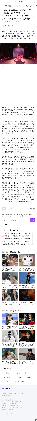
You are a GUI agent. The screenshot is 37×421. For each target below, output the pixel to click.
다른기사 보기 (32, 208)
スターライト (5, 21)
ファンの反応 (20, 216)
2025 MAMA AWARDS (7, 214)
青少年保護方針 (6, 395)
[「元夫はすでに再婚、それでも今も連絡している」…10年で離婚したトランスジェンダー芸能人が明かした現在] (10, 297)
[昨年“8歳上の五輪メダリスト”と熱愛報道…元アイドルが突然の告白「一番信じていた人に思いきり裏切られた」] (10, 356)
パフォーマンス (11, 216)
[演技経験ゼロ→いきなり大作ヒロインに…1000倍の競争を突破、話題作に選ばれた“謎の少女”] (27, 338)
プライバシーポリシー (20, 394)
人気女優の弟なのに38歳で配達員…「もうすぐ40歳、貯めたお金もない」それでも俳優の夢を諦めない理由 (17, 244)
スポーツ (29, 6)
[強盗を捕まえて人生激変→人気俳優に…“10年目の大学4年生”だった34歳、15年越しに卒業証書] (27, 280)
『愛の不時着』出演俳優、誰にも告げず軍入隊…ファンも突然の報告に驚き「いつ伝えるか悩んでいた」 (17, 238)
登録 (32, 220)
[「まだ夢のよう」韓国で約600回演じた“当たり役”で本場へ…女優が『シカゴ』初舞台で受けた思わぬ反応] (27, 321)
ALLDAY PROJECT (18, 214)
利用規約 (10, 394)
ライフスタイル (18, 381)
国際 (7, 373)
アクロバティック (29, 214)
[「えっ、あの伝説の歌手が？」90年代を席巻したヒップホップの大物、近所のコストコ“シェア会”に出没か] (10, 338)
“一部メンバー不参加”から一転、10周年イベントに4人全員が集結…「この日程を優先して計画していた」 (17, 236)
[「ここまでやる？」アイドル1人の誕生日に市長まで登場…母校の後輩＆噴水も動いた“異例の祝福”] (27, 262)
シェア (12, 25)
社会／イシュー (30, 373)
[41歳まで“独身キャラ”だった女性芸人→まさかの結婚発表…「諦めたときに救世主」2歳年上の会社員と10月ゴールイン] (10, 262)
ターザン (4, 216)
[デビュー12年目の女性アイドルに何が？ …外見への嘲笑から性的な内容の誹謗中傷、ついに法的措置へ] (10, 321)
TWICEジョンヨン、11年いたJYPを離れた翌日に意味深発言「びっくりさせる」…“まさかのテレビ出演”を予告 (17, 241)
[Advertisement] (18, 86)
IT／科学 (8, 6)
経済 (18, 373)
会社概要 (4, 394)
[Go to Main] (18, 2)
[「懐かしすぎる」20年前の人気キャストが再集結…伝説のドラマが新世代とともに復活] (10, 280)
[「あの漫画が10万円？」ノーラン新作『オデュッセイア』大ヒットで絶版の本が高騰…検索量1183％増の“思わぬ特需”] (27, 297)
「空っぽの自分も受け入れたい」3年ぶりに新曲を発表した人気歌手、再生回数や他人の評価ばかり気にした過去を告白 (17, 233)
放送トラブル (27, 216)
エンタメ (18, 6)
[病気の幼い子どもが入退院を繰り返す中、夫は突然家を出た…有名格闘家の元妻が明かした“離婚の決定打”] (27, 356)
